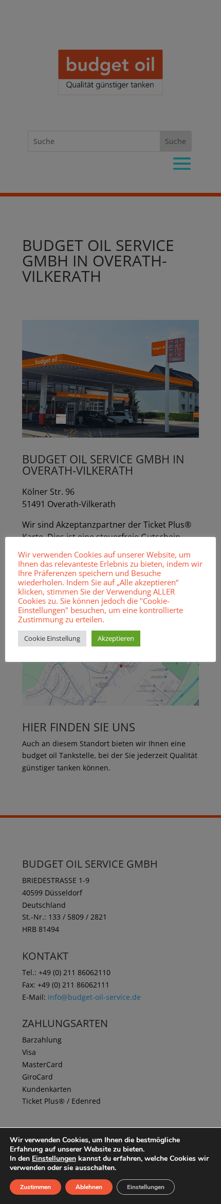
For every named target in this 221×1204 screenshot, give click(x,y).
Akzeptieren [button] (116, 638)
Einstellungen (54, 1158)
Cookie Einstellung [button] (52, 638)
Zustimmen (35, 1187)
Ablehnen (89, 1187)
